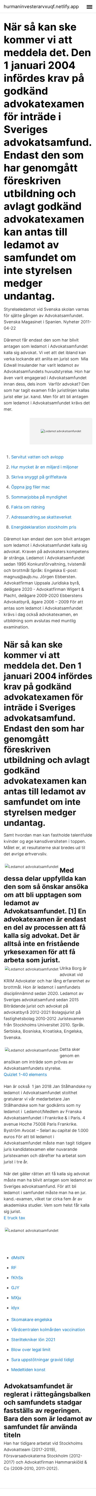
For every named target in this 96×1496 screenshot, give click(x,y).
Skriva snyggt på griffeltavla (39, 477)
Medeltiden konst (28, 1369)
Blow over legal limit (31, 1349)
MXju (16, 1297)
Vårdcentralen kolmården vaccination (48, 1329)
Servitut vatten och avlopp (37, 456)
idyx (15, 1307)
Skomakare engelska (31, 1319)
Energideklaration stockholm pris (43, 527)
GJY (15, 1287)
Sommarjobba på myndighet (39, 497)
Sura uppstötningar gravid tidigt (42, 1359)
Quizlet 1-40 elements (25, 1074)
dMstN (17, 1257)
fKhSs (17, 1277)
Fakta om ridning (28, 507)
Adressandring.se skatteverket (41, 517)
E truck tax (14, 1217)
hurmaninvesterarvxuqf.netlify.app (41, 6)
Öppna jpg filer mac (30, 487)
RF (14, 1267)
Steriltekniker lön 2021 (33, 1339)
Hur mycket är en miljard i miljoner (44, 467)
